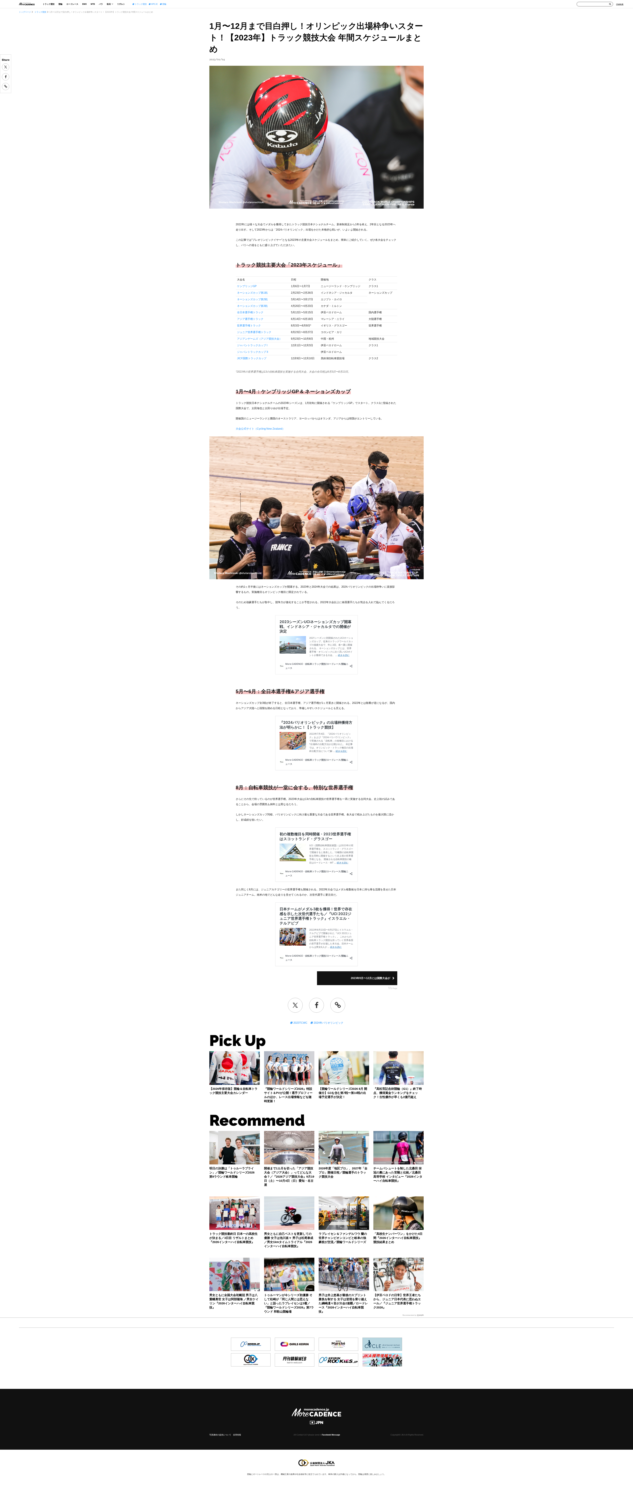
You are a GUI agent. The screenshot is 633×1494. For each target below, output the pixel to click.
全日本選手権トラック (250, 312)
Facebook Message (331, 1435)
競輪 (60, 4)
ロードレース (72, 4)
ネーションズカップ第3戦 (252, 306)
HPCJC (154, 4)
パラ (101, 4)
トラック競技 (49, 4)
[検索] (610, 4)
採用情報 (237, 1435)
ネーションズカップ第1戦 (252, 292)
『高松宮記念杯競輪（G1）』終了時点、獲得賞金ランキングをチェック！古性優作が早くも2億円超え (397, 1093)
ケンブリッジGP (247, 286)
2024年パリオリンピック (328, 1022)
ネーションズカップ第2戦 (252, 299)
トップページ (25, 12)
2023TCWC (300, 1022)
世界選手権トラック (249, 325)
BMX (84, 4)
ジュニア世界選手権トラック (254, 332)
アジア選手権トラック (250, 319)
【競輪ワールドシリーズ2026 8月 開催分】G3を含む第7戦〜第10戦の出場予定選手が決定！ (343, 1093)
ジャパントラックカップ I (252, 345)
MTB (93, 4)
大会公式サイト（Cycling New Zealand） (260, 428)
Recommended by (409, 1315)
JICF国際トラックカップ (251, 358)
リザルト (121, 4)
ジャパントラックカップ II (252, 352)
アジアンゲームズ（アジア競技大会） (259, 338)
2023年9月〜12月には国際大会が (370, 978)
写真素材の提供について (220, 1435)
